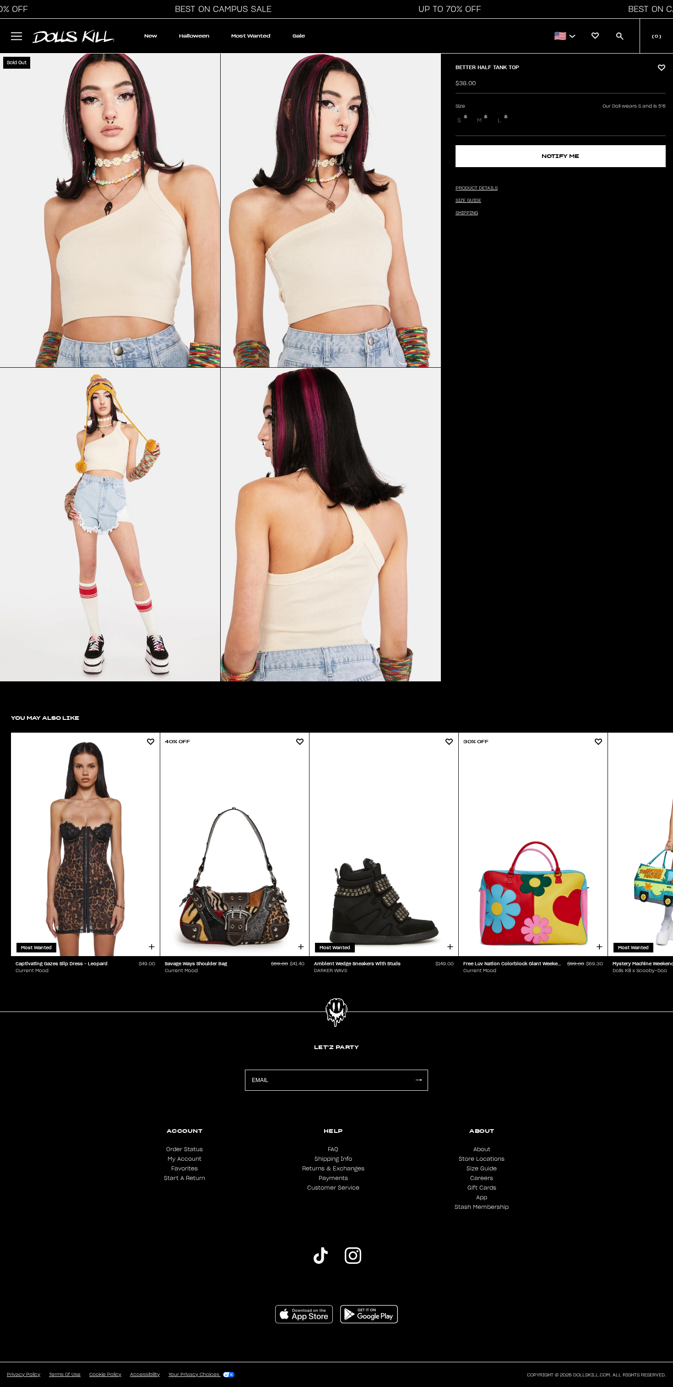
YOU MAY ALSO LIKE (45, 717)
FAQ (333, 1149)
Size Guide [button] (468, 200)
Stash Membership (482, 1207)
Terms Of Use (65, 1374)
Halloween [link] (194, 36)
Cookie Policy (105, 1374)
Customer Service (333, 1188)
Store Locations (482, 1159)
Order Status (184, 1149)
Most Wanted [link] (251, 36)
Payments (333, 1178)
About (481, 1149)
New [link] (150, 36)
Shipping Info (333, 1159)
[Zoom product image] (110, 210)
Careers (481, 1178)
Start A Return (184, 1178)
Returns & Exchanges (333, 1168)
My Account (184, 1159)
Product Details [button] (477, 188)
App (481, 1197)
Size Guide (482, 1168)
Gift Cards (481, 1188)
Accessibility (145, 1374)
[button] (221, 9)
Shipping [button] (467, 213)
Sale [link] (299, 36)
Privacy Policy (23, 1374)
